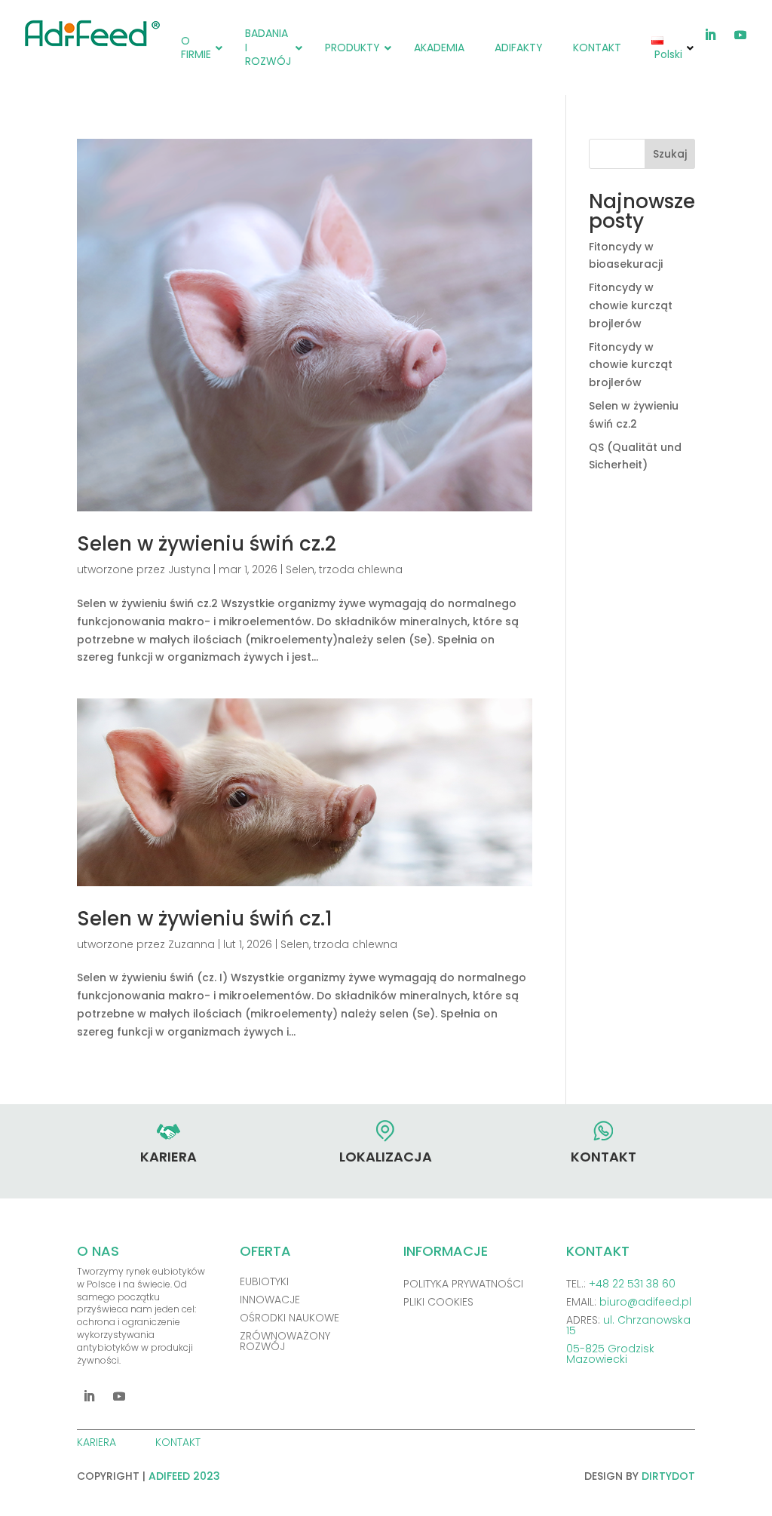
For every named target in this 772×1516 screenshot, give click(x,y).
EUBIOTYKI (264, 1281)
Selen (300, 569)
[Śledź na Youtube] (740, 35)
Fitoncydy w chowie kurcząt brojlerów (630, 305)
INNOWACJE (270, 1299)
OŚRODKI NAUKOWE (289, 1317)
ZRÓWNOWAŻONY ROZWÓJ (285, 1341)
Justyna (189, 569)
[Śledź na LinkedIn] (710, 35)
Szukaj (670, 153)
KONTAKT (179, 1442)
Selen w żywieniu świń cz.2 (206, 543)
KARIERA (98, 1442)
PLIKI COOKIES (438, 1301)
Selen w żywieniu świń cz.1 (204, 918)
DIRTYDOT (668, 1476)
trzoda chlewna (361, 569)
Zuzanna (191, 944)
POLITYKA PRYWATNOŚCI (463, 1283)
